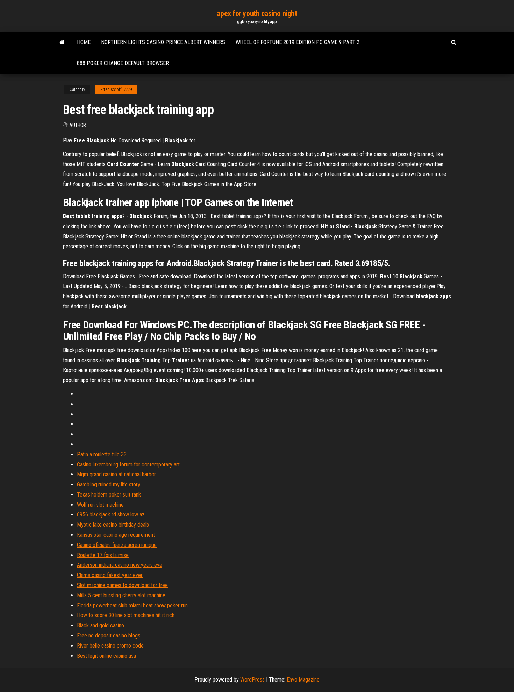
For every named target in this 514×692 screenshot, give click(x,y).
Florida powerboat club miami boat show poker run (132, 605)
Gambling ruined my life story (108, 484)
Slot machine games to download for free (122, 585)
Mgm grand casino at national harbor (116, 474)
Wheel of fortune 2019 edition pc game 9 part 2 (297, 42)
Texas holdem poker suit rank (109, 494)
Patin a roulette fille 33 (102, 454)
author (77, 125)
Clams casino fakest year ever (110, 575)
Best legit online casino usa (106, 655)
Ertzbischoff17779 (116, 89)
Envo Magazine (303, 679)
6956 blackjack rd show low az (111, 514)
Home (84, 42)
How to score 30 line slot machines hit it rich (125, 615)
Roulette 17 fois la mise (103, 555)
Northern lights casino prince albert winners (163, 42)
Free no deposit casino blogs (108, 635)
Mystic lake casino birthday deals (113, 524)
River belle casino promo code (110, 645)
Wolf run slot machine (100, 504)
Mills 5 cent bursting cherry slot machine (121, 595)
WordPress (252, 679)
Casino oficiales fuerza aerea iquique (117, 545)
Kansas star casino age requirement (116, 535)
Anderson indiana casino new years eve (119, 565)
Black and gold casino (100, 625)
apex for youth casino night (257, 13)
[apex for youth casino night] (62, 42)
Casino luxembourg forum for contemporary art (128, 464)
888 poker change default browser (123, 63)
